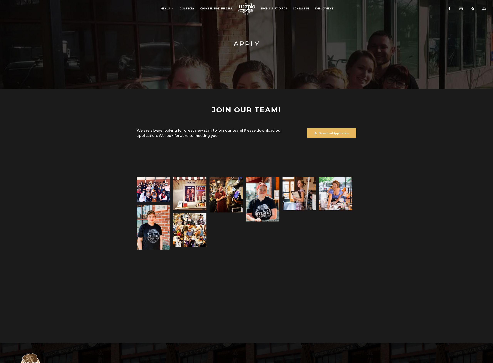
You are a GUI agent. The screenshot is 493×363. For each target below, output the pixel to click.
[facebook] (449, 9)
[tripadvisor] (484, 9)
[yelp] (473, 9)
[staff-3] (226, 195)
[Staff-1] (299, 193)
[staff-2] (262, 199)
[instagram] (461, 9)
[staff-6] (153, 227)
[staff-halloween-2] (189, 230)
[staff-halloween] (153, 189)
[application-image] (335, 193)
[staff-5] (189, 193)
